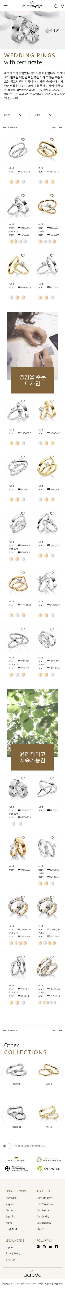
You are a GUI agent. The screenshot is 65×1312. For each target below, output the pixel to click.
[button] (22, 139)
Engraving (11, 1198)
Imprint (10, 1247)
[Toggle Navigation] (5, 5)
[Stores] (62, 6)
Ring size (10, 1204)
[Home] (32, 4)
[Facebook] (56, 1246)
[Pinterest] (39, 1246)
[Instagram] (45, 1246)
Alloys (9, 1223)
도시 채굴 (11, 1229)
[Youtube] (51, 1246)
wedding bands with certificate (30, 1146)
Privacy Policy (13, 1253)
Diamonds (11, 1210)
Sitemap (10, 1259)
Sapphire (10, 1216)
